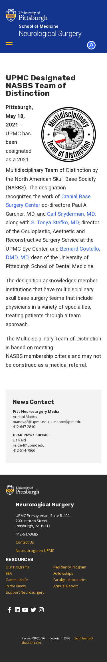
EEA (9, 573)
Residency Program (69, 567)
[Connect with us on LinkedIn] (17, 609)
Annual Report (65, 586)
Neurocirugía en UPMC (35, 550)
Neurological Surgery (50, 30)
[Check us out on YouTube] (25, 609)
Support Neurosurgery (25, 592)
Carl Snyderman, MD (71, 214)
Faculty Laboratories (70, 579)
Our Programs (17, 567)
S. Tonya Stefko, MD (55, 222)
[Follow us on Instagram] (41, 609)
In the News (16, 586)
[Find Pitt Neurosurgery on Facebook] (9, 609)
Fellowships (63, 573)
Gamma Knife (17, 579)
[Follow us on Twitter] (33, 609)
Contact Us (25, 542)
